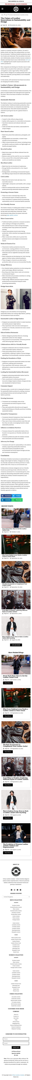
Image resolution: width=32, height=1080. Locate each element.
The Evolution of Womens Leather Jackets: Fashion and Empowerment (15, 845)
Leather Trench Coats (16, 939)
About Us (16, 1014)
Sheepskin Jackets (16, 932)
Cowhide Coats (16, 946)
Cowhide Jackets (16, 926)
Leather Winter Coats (16, 943)
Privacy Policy (16, 1021)
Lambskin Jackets (16, 924)
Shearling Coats (16, 948)
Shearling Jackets (16, 930)
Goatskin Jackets (16, 928)
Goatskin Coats (16, 944)
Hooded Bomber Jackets (16, 907)
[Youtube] (17, 889)
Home (2, 14)
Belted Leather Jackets (16, 1000)
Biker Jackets (16, 909)
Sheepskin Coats (16, 950)
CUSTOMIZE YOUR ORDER (16, 1008)
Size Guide (16, 1018)
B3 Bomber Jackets (16, 998)
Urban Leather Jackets (18, 1075)
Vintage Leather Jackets (16, 967)
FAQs (16, 1019)
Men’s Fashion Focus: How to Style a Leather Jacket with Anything (15, 637)
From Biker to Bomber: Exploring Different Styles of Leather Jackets (14, 611)
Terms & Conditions (16, 1027)
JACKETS (16, 902)
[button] (6, 495)
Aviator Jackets (16, 916)
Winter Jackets (16, 918)
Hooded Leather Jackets (16, 910)
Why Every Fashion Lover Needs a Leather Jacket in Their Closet (14, 555)
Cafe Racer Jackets (16, 912)
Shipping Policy (16, 1023)
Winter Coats (16, 990)
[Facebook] (11, 889)
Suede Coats (16, 952)
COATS (16, 934)
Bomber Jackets (16, 905)
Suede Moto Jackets (16, 1005)
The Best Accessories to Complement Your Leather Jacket (14, 584)
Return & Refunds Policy (16, 1025)
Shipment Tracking (16, 1028)
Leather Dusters (16, 941)
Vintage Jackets (16, 919)
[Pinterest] (20, 889)
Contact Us (16, 1016)
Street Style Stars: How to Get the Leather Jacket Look (14, 529)
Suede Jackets (16, 923)
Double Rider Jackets (16, 914)
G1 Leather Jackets (16, 1002)
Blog (6, 14)
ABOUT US (16, 864)
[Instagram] (14, 889)
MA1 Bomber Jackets (16, 1004)
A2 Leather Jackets (16, 996)
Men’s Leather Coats (16, 937)
